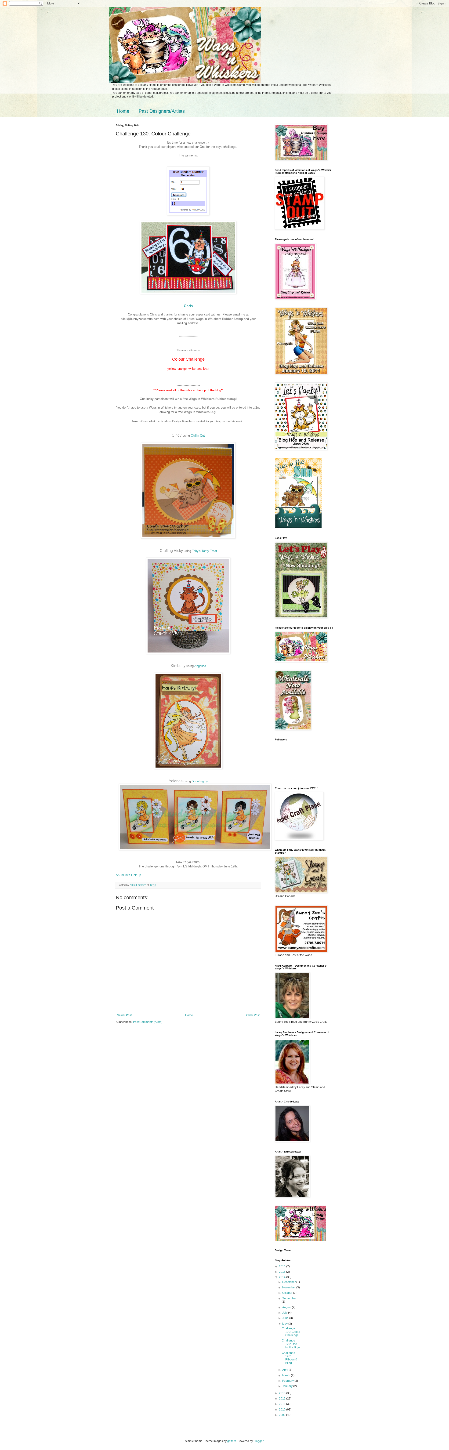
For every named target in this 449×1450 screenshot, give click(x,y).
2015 (282, 1271)
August (287, 1307)
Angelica (200, 666)
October (287, 1292)
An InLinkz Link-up (128, 875)
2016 (282, 1266)
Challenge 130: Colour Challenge (291, 1332)
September (289, 1298)
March (286, 1375)
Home (123, 111)
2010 (282, 1409)
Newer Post (124, 1015)
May (285, 1323)
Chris (188, 306)
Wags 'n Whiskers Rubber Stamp (219, 319)
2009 (282, 1415)
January (287, 1386)
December (289, 1282)
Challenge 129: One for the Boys (291, 1344)
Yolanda (176, 781)
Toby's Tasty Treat (204, 551)
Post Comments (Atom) (147, 1022)
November (289, 1287)
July (285, 1312)
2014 (282, 1277)
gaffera (231, 1441)
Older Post (253, 1015)
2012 (282, 1398)
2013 (282, 1393)
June (285, 1318)
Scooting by (200, 781)
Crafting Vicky (171, 551)
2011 (282, 1404)
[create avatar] (298, 527)
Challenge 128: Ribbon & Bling (289, 1358)
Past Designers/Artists (162, 111)
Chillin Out (198, 435)
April (285, 1369)
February (288, 1380)
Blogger (258, 1441)
